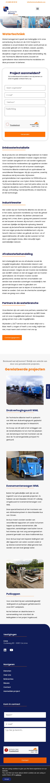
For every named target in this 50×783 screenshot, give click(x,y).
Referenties (8, 679)
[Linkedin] (6, 651)
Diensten (7, 671)
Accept (7, 779)
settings (18, 775)
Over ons (7, 675)
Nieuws (6, 683)
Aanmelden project (11, 691)
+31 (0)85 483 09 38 (11, 2)
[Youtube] (13, 651)
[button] (37, 9)
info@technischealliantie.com (36, 2)
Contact (7, 687)
